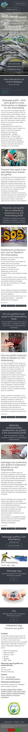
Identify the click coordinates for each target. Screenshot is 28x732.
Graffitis (3, 305)
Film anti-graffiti (6, 669)
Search (5, 92)
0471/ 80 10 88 (20, 4)
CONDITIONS (8, 722)
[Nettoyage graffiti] (4, 4)
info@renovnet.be (11, 9)
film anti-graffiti (11, 305)
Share (22, 722)
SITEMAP (16, 722)
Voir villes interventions (14, 545)
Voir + (14, 579)
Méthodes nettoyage (21, 305)
